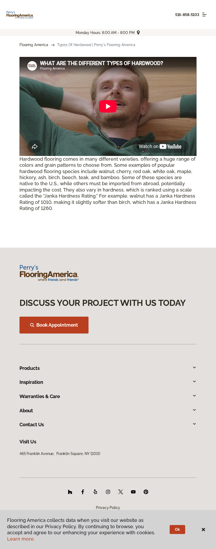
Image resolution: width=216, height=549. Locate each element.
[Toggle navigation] (204, 14)
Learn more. (21, 539)
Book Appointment (57, 325)
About (26, 410)
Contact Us (31, 424)
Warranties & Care (39, 396)
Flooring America (33, 45)
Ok (177, 529)
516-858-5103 (187, 15)
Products (29, 368)
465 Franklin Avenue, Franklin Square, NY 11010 (59, 454)
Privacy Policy (108, 508)
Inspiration (31, 382)
